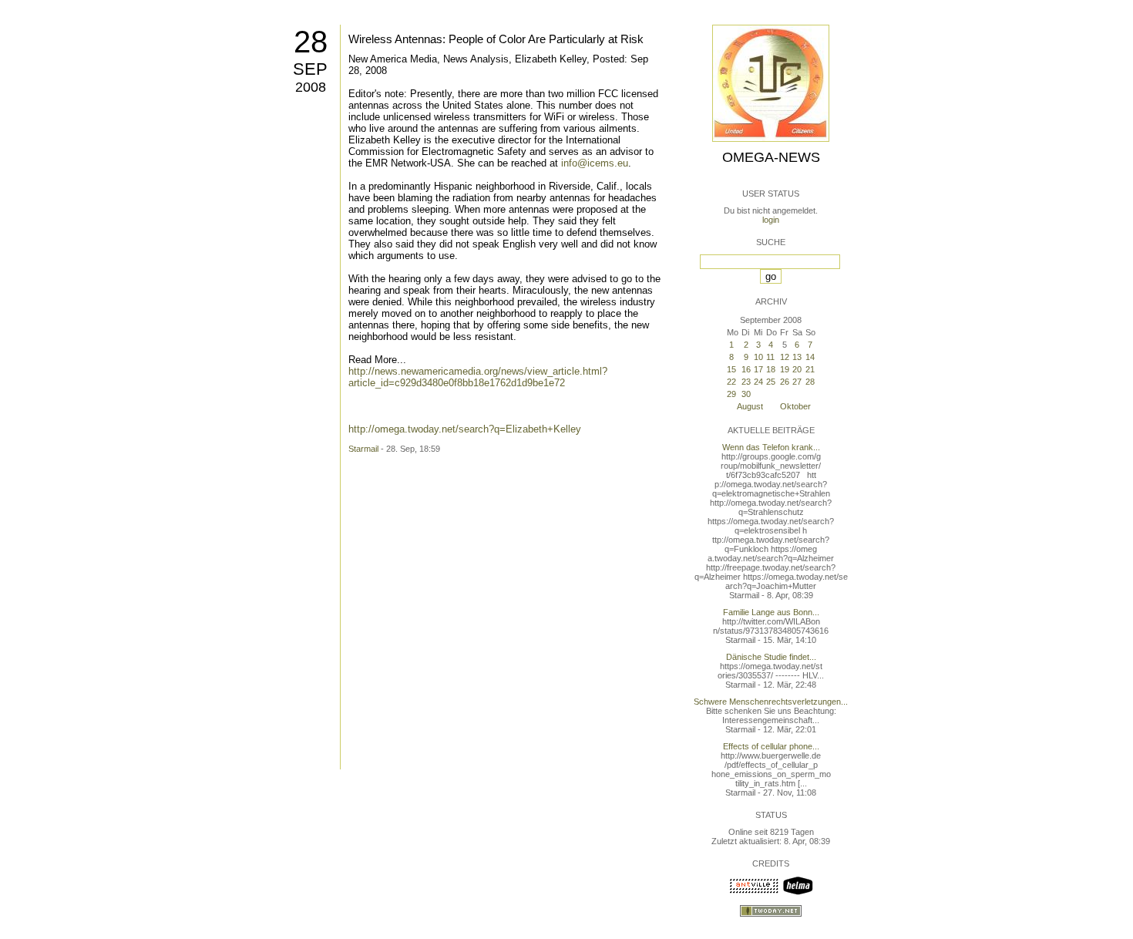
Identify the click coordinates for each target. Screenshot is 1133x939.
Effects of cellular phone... (771, 746)
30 (746, 394)
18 (770, 369)
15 (731, 369)
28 (311, 42)
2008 (310, 87)
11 (770, 357)
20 (797, 369)
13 (797, 357)
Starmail (363, 448)
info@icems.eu (594, 163)
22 (731, 381)
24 (758, 381)
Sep (310, 69)
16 (746, 369)
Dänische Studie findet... (771, 656)
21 (810, 369)
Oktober (795, 406)
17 (758, 369)
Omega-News (771, 157)
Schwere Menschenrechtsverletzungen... (771, 701)
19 (784, 369)
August (750, 406)
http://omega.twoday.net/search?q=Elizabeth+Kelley (464, 429)
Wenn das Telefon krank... (771, 447)
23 (746, 381)
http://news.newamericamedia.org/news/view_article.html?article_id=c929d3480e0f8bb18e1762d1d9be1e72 (477, 377)
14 (810, 357)
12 (784, 357)
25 (770, 381)
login (770, 219)
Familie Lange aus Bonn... (771, 612)
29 (731, 394)
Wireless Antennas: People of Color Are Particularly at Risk (496, 38)
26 (784, 381)
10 (758, 357)
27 (797, 381)
